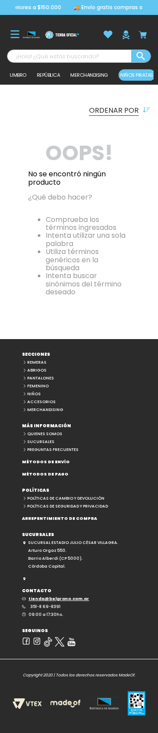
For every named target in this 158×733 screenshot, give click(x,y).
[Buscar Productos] (140, 56)
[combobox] (79, 56)
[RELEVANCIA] (79, 110)
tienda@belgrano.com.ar (59, 598)
